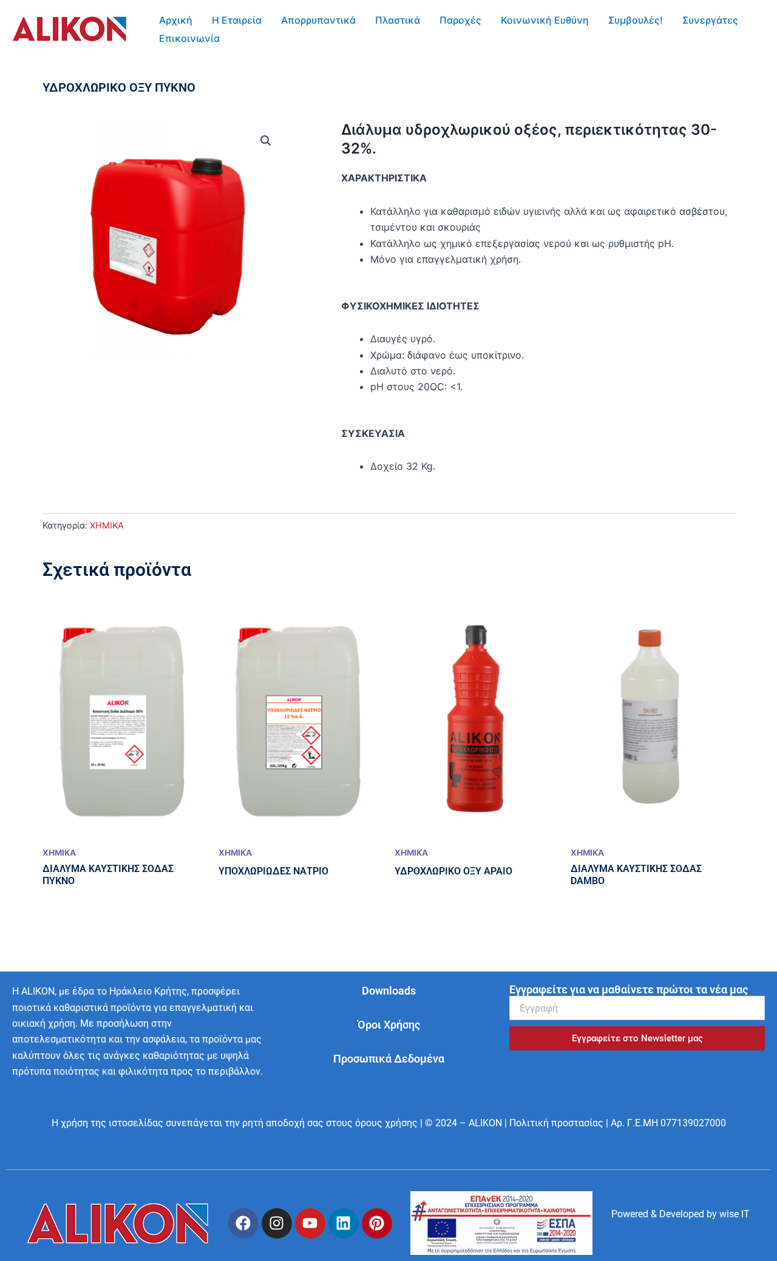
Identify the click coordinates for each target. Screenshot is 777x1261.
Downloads (389, 990)
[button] (266, 141)
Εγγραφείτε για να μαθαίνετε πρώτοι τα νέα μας (628, 990)
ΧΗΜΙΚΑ (107, 525)
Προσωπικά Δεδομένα (388, 1058)
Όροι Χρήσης (389, 1024)
